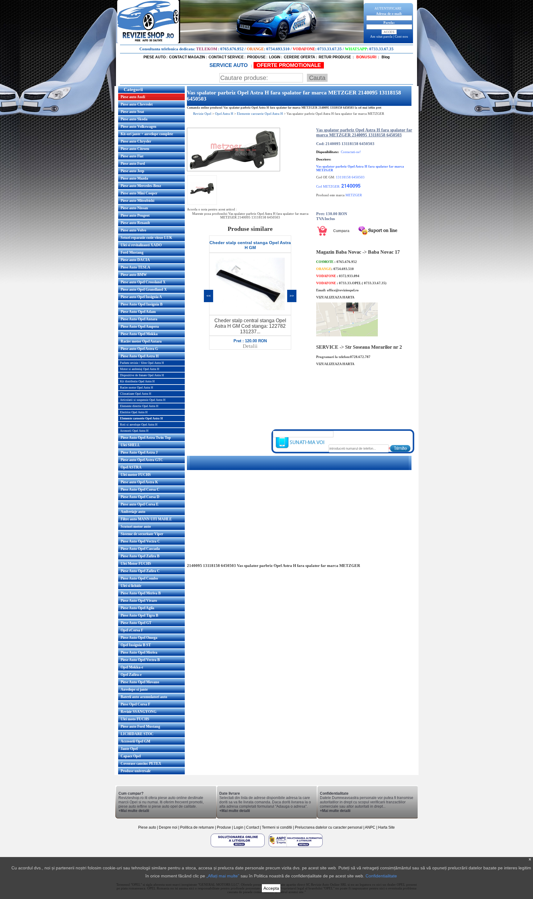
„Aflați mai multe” (222, 875)
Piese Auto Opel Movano (140, 682)
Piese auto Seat (132, 112)
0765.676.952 (232, 49)
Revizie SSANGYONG (138, 712)
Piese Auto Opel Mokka (139, 334)
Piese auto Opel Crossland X (143, 282)
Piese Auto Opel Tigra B (139, 615)
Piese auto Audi (133, 97)
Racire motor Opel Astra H (136, 387)
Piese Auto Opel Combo (139, 578)
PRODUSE (256, 57)
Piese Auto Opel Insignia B (142, 304)
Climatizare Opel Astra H (135, 393)
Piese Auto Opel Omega (139, 637)
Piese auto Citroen (135, 149)
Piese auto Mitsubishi (137, 200)
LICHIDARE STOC (137, 734)
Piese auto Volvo (133, 230)
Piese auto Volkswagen (138, 126)
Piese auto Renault (135, 223)
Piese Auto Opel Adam (138, 312)
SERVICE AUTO (229, 65)
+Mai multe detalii (133, 811)
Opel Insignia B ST (136, 645)
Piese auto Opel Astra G (139, 349)
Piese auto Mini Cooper (139, 193)
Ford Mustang (132, 252)
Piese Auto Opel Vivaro (139, 600)
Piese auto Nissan (134, 208)
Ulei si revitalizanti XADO (141, 245)
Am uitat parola (381, 36)
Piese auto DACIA (135, 260)
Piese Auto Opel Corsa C (140, 489)
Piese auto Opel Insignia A (141, 297)
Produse (224, 827)
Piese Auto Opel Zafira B (140, 556)
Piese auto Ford (133, 163)
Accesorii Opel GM (135, 741)
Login (238, 827)
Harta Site (386, 827)
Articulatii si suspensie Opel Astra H (142, 400)
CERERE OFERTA (299, 57)
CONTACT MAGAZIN (187, 57)
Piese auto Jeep (132, 171)
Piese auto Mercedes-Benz (141, 186)
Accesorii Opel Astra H (134, 430)
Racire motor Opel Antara (141, 341)
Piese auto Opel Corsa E (140, 504)
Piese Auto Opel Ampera (140, 326)
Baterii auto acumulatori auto (144, 697)
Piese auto (147, 827)
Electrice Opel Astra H (133, 412)
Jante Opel (129, 749)
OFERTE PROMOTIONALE (289, 65)
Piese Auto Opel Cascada (140, 549)
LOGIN (274, 57)
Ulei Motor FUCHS (136, 563)
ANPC (370, 827)
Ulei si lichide (131, 586)
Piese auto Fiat (132, 156)
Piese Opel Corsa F (135, 704)
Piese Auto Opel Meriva (139, 652)
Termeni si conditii (277, 827)
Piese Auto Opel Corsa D (140, 497)
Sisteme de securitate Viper (142, 534)
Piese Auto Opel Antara (139, 319)
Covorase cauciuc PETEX (141, 763)
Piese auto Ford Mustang (140, 726)
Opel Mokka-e (132, 667)
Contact (252, 827)
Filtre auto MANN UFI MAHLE (146, 519)
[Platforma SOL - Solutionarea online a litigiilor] (238, 847)
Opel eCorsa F (132, 630)
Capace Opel (131, 756)
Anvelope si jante (134, 689)
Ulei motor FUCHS (136, 474)
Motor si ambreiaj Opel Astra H (139, 369)
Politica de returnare (197, 827)
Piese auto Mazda (134, 178)
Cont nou (401, 36)
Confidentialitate (381, 875)
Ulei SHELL (130, 445)
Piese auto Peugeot (135, 215)
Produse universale (136, 771)
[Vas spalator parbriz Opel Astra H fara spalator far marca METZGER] (233, 170)
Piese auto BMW (134, 275)
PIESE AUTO (154, 57)
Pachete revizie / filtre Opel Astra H (142, 362)
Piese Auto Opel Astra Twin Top (146, 437)
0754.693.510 (278, 49)
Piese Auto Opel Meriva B (141, 593)
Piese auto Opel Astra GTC (142, 460)
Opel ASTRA (131, 467)
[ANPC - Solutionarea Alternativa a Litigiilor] (295, 847)
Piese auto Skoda (134, 119)
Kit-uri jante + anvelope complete (147, 134)
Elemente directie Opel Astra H (139, 406)
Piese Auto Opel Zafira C (140, 571)
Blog (385, 57)
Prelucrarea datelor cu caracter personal (328, 827)
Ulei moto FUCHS (135, 719)
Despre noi (168, 827)
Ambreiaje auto (133, 512)
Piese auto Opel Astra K (139, 482)
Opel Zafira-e (131, 674)
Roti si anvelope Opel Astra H (138, 424)
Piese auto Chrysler (136, 141)
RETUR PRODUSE (335, 57)
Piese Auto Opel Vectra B (140, 660)
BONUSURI (365, 57)
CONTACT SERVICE (226, 57)
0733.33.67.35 (329, 49)
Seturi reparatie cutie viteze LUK (146, 237)
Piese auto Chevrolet (137, 104)
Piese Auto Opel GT (136, 623)
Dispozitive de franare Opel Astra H (142, 375)
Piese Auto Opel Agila (137, 608)
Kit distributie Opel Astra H (137, 381)
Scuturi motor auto (136, 526)
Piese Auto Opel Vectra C (140, 541)
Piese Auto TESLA (135, 267)
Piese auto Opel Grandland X (144, 289)
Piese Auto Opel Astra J (139, 452)
